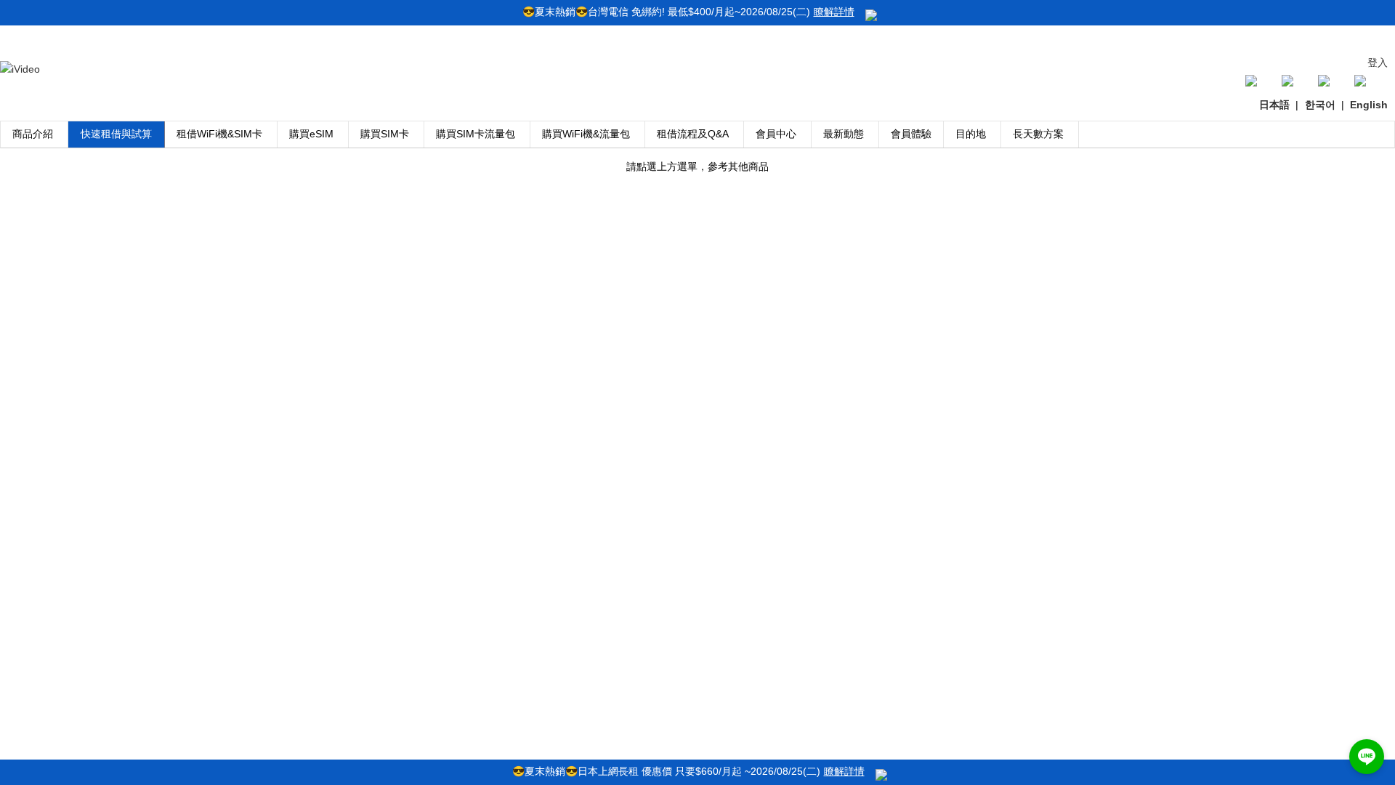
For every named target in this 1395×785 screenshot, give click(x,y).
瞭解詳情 (834, 11)
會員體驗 (911, 134)
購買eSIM (311, 134)
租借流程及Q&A (693, 134)
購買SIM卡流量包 (475, 134)
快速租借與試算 (116, 134)
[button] (1366, 756)
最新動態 (843, 134)
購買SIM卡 (384, 134)
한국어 (1320, 104)
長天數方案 (1038, 134)
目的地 (970, 134)
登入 (1377, 62)
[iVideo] (20, 69)
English (1369, 104)
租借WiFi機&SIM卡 (219, 134)
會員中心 (776, 134)
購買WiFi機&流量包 (586, 134)
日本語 (1274, 104)
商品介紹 (32, 134)
